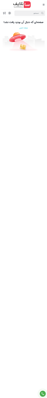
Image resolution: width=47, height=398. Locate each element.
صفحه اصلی (23, 28)
